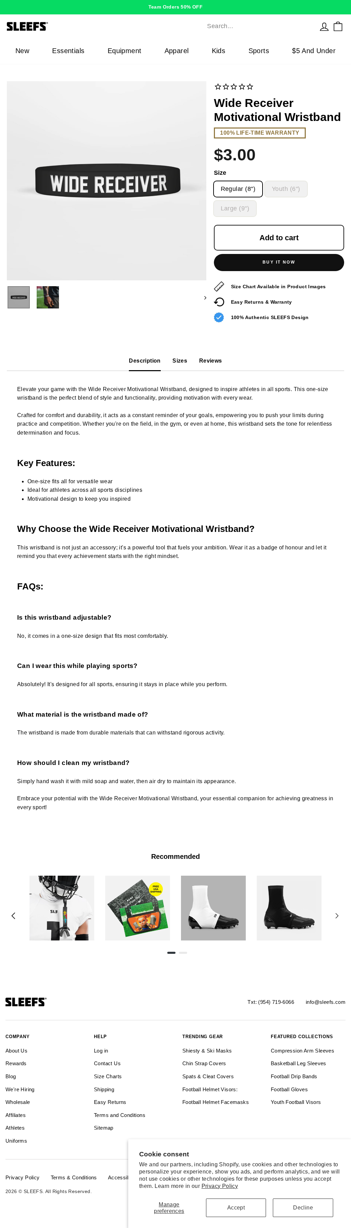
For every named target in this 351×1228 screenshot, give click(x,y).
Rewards (16, 1063)
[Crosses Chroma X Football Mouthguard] (61, 908)
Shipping (104, 1089)
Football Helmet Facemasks (215, 1102)
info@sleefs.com (326, 1002)
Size (220, 172)
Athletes (15, 1128)
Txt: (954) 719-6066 (270, 1002)
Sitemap (103, 1128)
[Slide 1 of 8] (62, 908)
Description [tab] (144, 361)
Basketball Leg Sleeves (298, 1063)
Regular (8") (238, 188)
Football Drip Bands (294, 1076)
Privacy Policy (220, 1186)
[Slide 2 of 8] (138, 908)
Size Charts (108, 1076)
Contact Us (107, 1063)
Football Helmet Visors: (210, 1089)
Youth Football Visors (296, 1102)
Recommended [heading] (175, 856)
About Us (16, 1051)
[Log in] (324, 26)
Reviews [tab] (210, 361)
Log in (101, 1051)
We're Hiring (20, 1089)
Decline (303, 1208)
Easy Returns (110, 1102)
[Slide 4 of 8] (289, 908)
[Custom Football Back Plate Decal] (137, 908)
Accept (236, 1208)
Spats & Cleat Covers (208, 1076)
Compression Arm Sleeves (302, 1051)
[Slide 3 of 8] (213, 908)
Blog (10, 1076)
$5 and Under (314, 50)
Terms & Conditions (74, 1177)
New (22, 50)
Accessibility (123, 1177)
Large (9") (235, 208)
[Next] (336, 915)
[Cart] (338, 26)
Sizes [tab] (179, 361)
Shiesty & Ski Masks (207, 1051)
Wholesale (17, 1102)
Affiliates (15, 1115)
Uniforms (16, 1141)
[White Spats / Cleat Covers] (213, 908)
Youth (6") (286, 188)
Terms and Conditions (119, 1115)
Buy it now (279, 262)
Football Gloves (289, 1089)
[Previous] (13, 915)
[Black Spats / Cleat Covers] (289, 908)
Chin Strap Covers (204, 1063)
